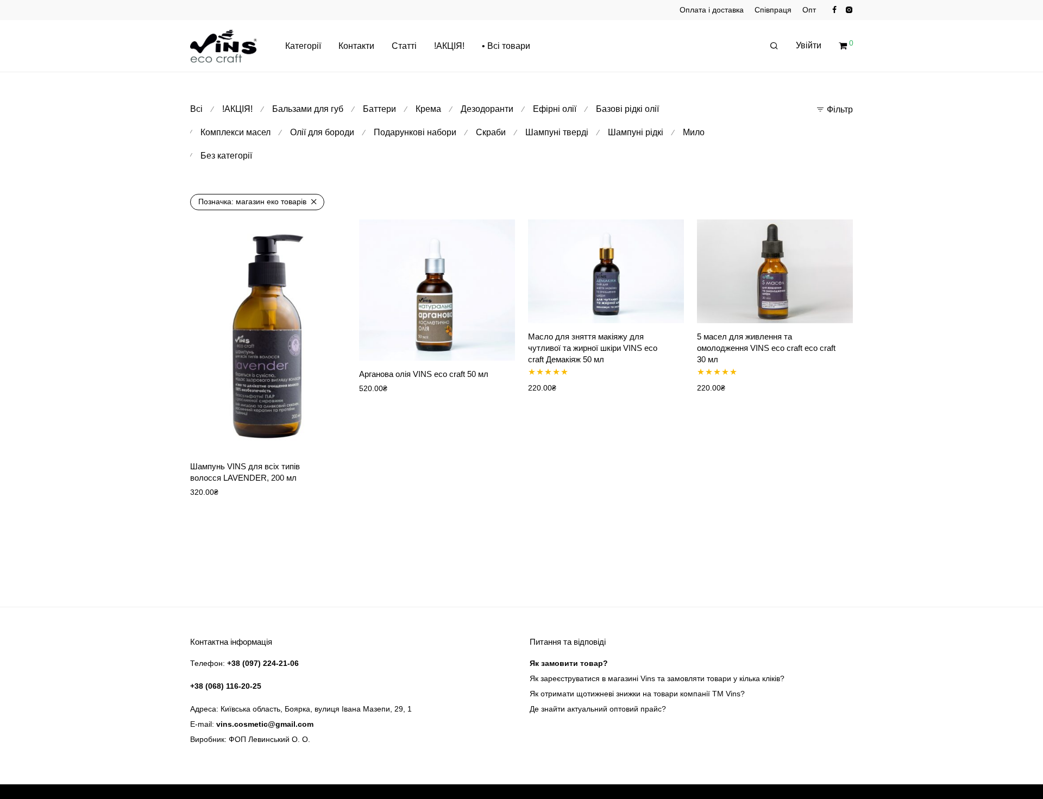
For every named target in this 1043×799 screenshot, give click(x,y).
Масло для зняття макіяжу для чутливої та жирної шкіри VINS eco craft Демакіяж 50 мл (592, 348)
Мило (694, 132)
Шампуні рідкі (635, 132)
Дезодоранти (487, 109)
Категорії (303, 46)
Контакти (356, 46)
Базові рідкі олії (627, 109)
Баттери (379, 109)
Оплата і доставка (712, 10)
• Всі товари (506, 46)
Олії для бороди (322, 132)
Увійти (808, 45)
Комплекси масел (235, 132)
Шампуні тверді (556, 132)
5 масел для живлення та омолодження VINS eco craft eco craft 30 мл (766, 348)
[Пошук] (774, 46)
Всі (196, 109)
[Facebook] (834, 9)
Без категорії (226, 155)
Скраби (491, 132)
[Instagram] (849, 9)
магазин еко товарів (252, 201)
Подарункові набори (415, 132)
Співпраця (773, 10)
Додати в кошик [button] (310, 437)
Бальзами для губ (307, 109)
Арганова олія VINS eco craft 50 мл (423, 374)
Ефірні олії (554, 109)
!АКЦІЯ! (449, 46)
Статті (404, 46)
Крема (428, 109)
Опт (809, 10)
